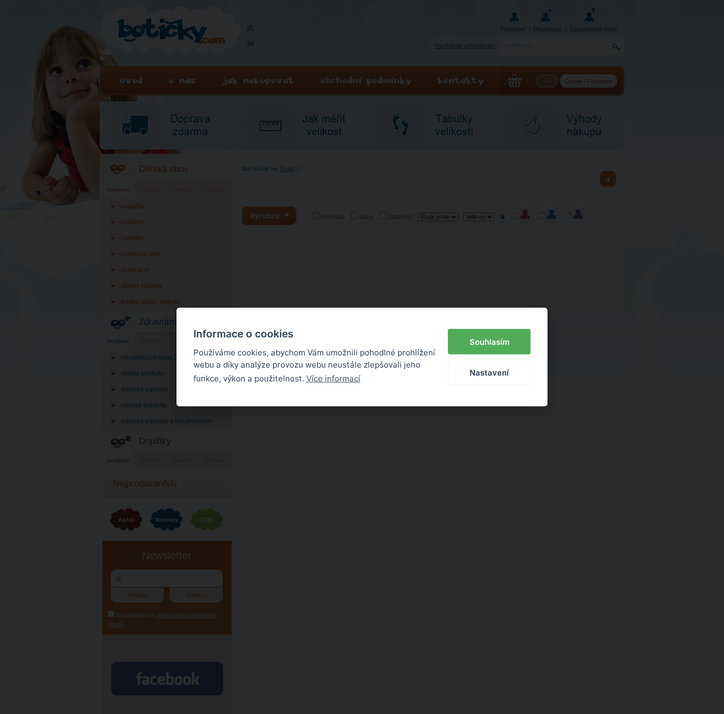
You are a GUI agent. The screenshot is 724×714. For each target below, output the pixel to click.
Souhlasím (489, 342)
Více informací (333, 378)
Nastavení (489, 373)
